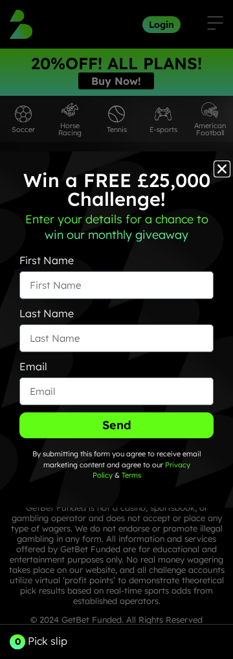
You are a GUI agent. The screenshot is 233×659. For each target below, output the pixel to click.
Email (33, 366)
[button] (222, 168)
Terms (131, 475)
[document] (116, 329)
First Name (46, 260)
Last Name (46, 313)
